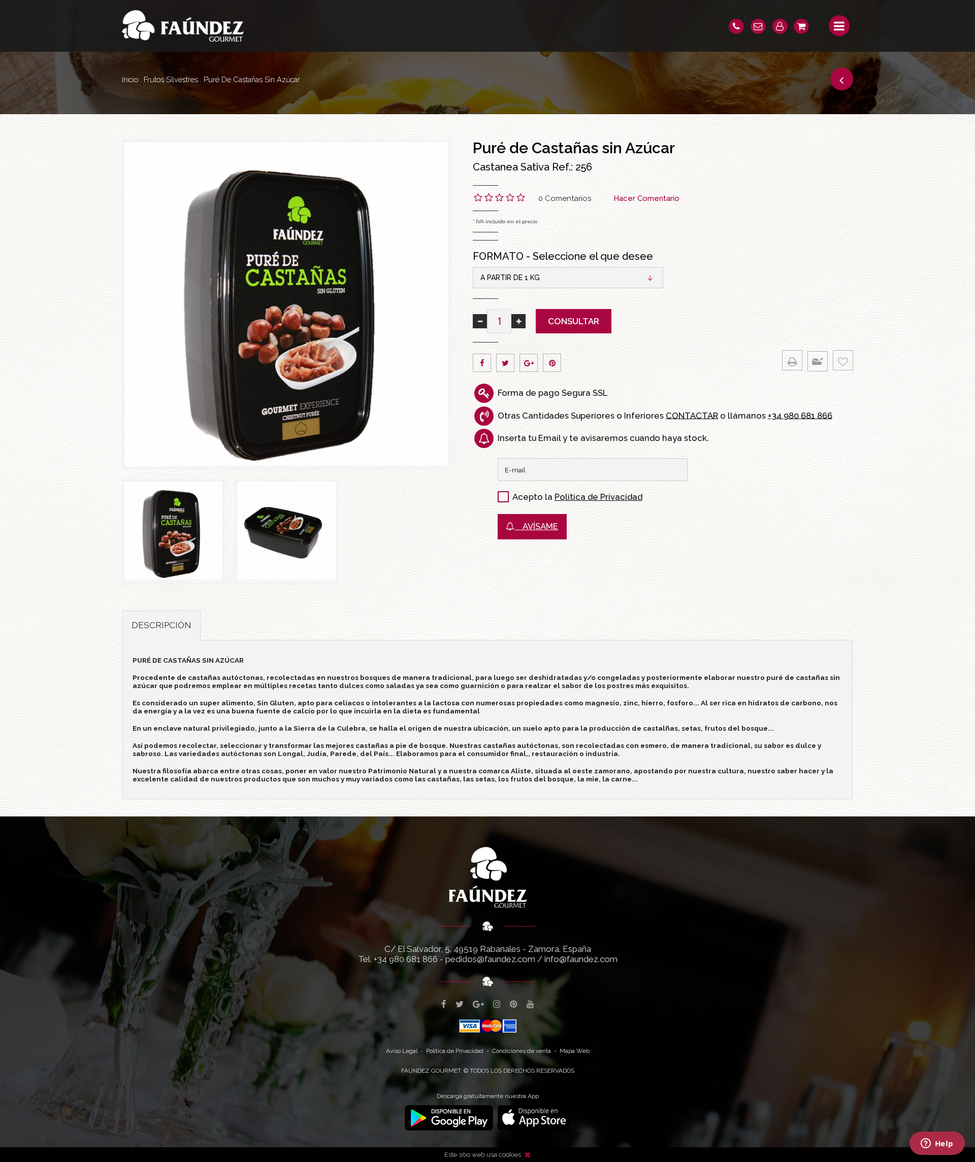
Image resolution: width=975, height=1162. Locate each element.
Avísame (536, 526)
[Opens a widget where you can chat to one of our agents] (937, 1144)
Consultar (573, 321)
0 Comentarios (564, 198)
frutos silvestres (171, 79)
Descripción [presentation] (161, 625)
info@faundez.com (581, 959)
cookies (510, 1154)
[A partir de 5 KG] (286, 532)
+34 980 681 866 (800, 415)
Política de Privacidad (598, 497)
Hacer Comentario (646, 198)
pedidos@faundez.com (490, 959)
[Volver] (841, 78)
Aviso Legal (401, 1050)
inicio (130, 79)
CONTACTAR (692, 415)
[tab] (161, 625)
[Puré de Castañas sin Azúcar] (286, 304)
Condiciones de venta (521, 1050)
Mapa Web (575, 1050)
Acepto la (532, 497)
